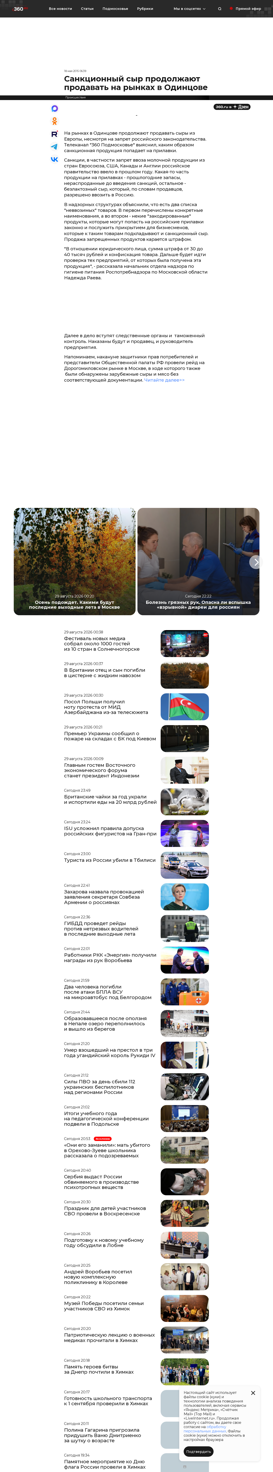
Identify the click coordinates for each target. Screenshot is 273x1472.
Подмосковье (115, 9)
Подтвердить (198, 1452)
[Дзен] (232, 107)
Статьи (87, 9)
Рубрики (145, 9)
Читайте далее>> (165, 380)
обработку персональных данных (205, 1429)
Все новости (60, 9)
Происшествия (75, 97)
